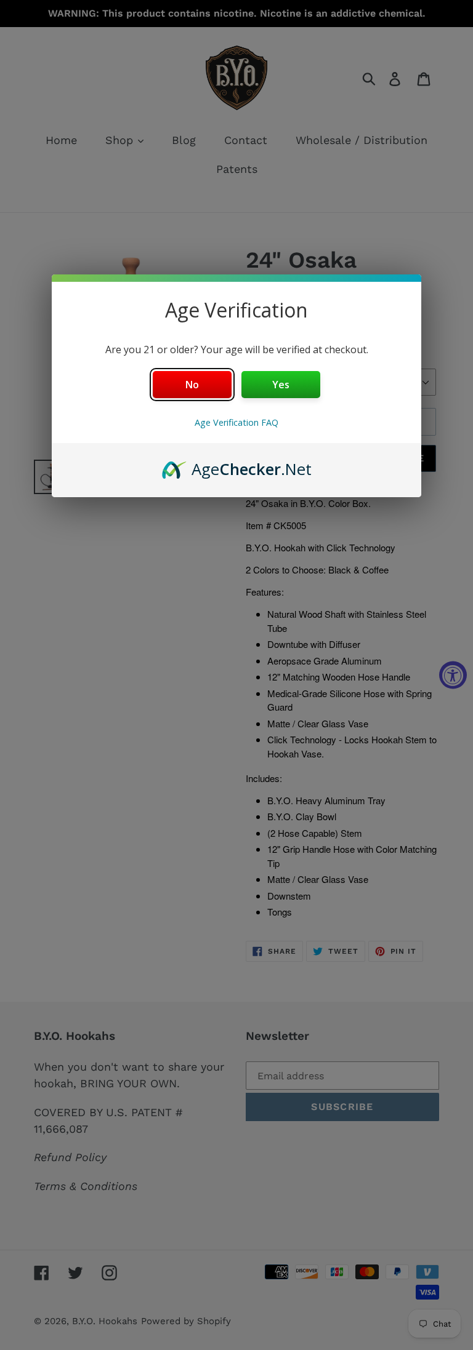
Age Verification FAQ (236, 422)
